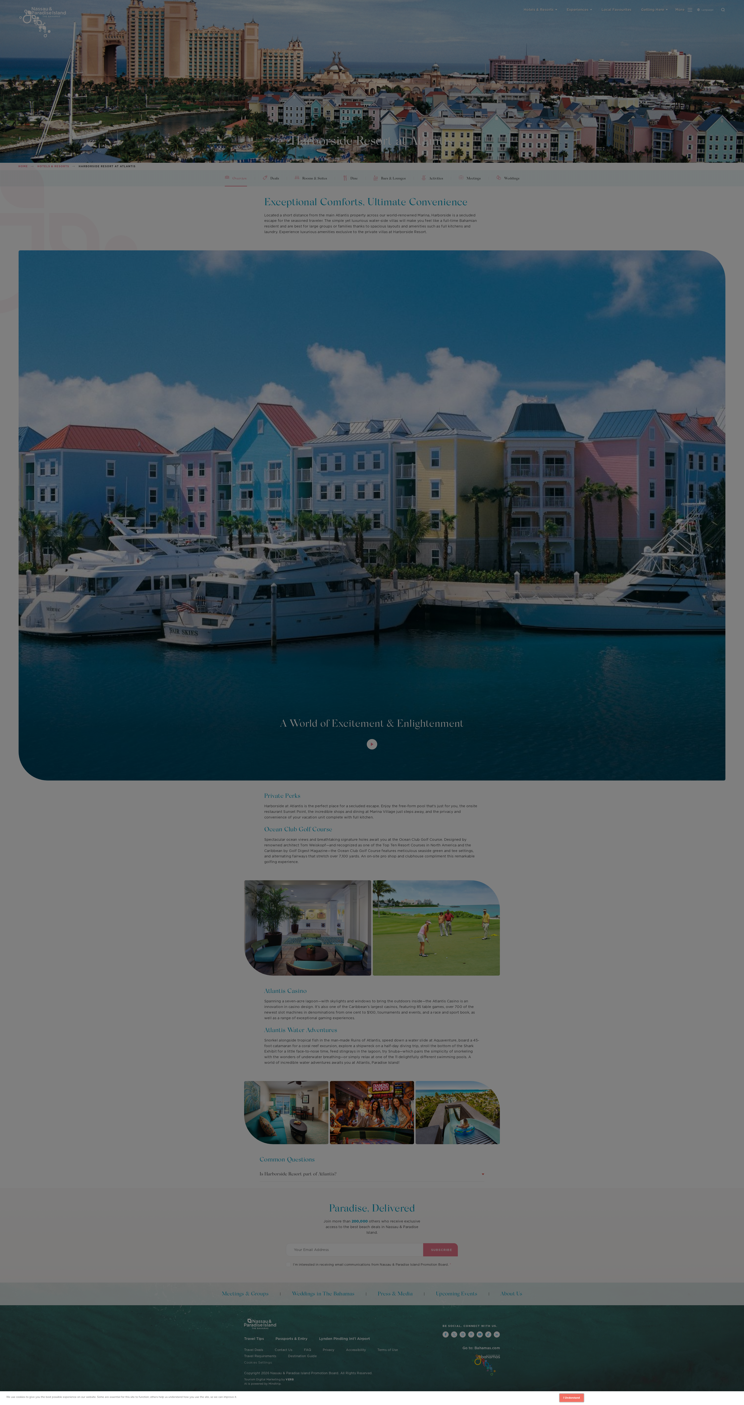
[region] (372, 1398)
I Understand (571, 1397)
